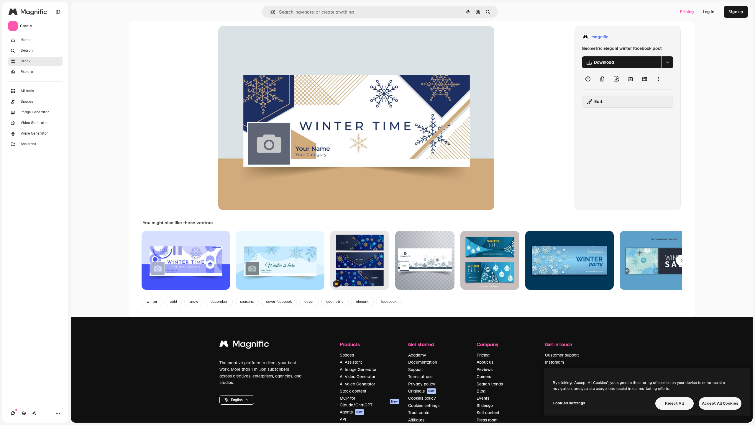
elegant (362, 301)
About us (485, 362)
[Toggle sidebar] (58, 12)
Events (483, 398)
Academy (417, 355)
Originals (421, 391)
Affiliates (416, 420)
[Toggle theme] (34, 413)
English (237, 400)
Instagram (554, 362)
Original (256, 37)
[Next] (681, 260)
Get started (421, 344)
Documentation (422, 362)
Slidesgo (485, 405)
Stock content (353, 391)
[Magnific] (244, 345)
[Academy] (23, 413)
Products (350, 344)
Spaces (347, 355)
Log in (708, 11)
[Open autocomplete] (270, 12)
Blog (481, 391)
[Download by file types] (667, 62)
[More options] (658, 79)
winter (152, 301)
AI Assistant (351, 362)
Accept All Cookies (720, 403)
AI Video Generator (357, 376)
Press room (487, 420)
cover (309, 301)
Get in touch (558, 344)
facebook (389, 301)
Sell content (488, 412)
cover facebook (279, 301)
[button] (236, 400)
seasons (247, 301)
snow (193, 301)
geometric (335, 301)
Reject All (674, 403)
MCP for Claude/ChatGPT (369, 401)
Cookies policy (422, 398)
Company (487, 344)
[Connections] (13, 413)
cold (173, 301)
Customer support (562, 355)
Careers (484, 376)
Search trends (490, 384)
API (343, 419)
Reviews (485, 369)
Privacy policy (421, 384)
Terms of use (420, 376)
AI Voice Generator (357, 384)
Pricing (687, 11)
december (219, 301)
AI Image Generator (358, 369)
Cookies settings (423, 405)
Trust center (419, 412)
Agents (351, 412)
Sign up (735, 11)
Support (415, 369)
